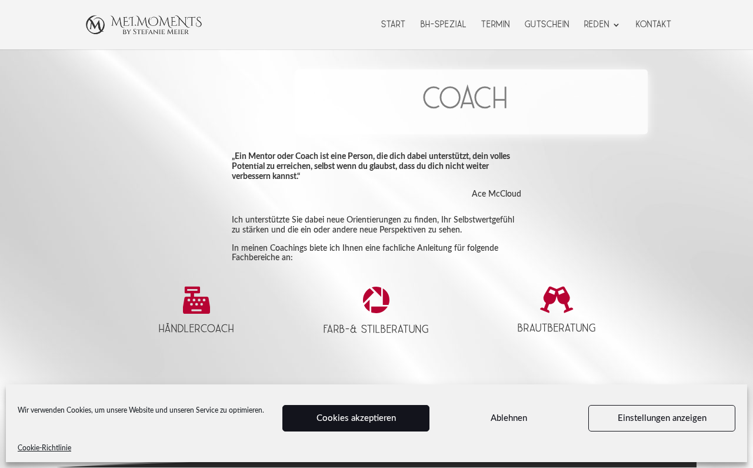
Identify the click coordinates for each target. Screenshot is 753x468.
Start (393, 25)
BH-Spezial (444, 25)
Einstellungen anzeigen (662, 418)
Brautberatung (557, 328)
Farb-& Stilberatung (376, 329)
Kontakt (654, 25)
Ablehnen (509, 418)
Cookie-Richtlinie (44, 448)
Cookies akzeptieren (356, 418)
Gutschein (547, 25)
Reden (596, 25)
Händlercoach (196, 329)
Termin (495, 25)
